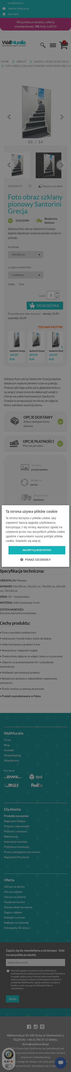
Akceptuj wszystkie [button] (37, 550)
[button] (35, 559)
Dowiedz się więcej (28, 541)
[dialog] (35, 536)
